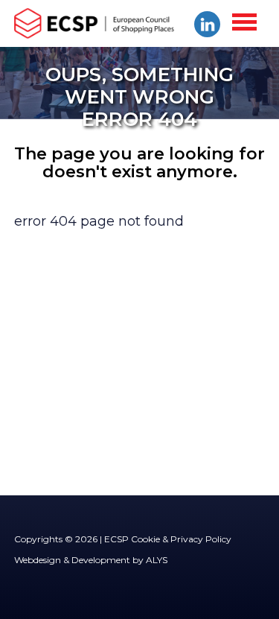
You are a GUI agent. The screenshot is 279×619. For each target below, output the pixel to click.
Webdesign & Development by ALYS (90, 559)
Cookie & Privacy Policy (181, 539)
